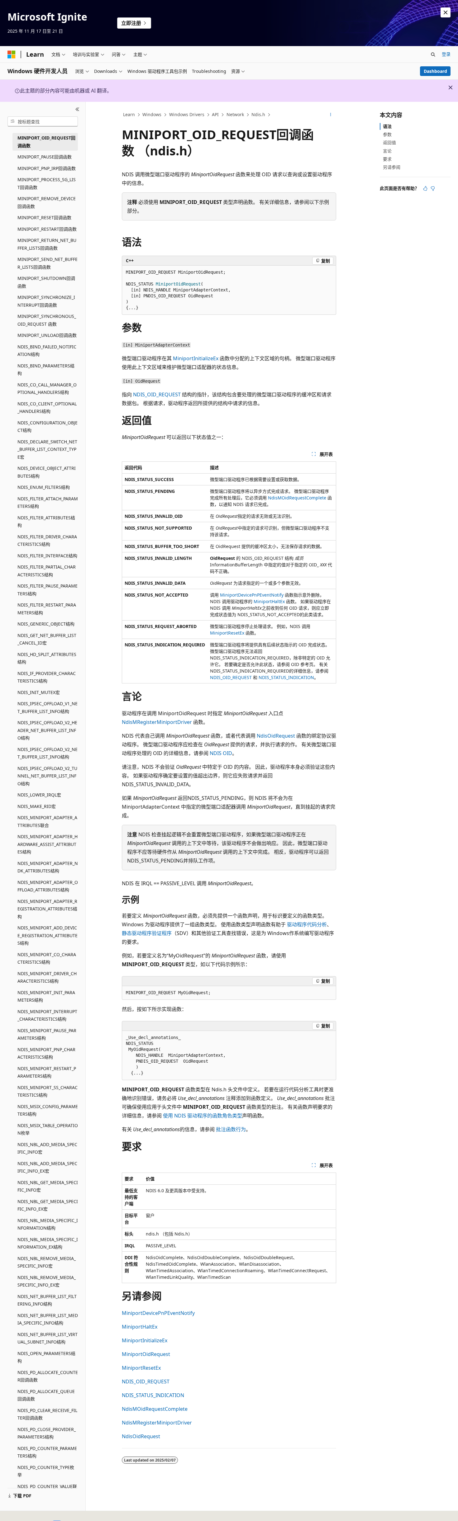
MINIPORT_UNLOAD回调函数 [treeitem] (47, 335)
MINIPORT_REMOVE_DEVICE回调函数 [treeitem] (46, 202)
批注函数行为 (231, 1129)
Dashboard (435, 71)
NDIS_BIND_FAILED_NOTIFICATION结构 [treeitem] (46, 350)
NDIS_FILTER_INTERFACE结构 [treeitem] (47, 556)
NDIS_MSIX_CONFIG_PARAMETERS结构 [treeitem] (47, 1110)
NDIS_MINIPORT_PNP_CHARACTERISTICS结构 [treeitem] (46, 1053)
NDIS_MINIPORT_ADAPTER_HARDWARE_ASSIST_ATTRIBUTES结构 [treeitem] (47, 844)
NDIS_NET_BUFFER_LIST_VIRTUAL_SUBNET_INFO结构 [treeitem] (47, 1338)
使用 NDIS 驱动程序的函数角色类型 (202, 1115)
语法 (387, 126)
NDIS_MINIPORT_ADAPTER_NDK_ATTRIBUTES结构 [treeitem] (47, 867)
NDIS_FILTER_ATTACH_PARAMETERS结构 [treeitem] (47, 502)
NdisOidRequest (276, 735)
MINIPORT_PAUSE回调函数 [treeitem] (44, 157)
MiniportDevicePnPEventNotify (252, 595)
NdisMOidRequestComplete (297, 498)
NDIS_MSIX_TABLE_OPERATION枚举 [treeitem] (47, 1129)
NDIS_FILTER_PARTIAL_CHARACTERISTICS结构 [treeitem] (46, 571)
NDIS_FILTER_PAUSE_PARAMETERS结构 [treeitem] (47, 590)
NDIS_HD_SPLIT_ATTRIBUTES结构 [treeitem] (46, 658)
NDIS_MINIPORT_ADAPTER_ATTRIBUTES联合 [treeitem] (47, 821)
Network (235, 114)
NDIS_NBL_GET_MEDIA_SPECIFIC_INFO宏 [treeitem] (47, 1186)
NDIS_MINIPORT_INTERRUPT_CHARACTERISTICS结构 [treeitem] (47, 1015)
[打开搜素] (433, 54)
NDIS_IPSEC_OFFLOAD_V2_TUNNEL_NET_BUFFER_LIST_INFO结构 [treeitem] (47, 775)
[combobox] (42, 121)
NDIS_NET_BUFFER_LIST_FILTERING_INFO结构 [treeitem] (47, 1300)
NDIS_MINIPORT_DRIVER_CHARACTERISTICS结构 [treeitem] (47, 977)
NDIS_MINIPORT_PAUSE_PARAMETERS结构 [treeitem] (46, 1034)
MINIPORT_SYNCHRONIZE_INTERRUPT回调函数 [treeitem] (46, 301)
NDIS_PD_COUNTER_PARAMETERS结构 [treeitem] (47, 1452)
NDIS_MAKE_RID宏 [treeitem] (36, 806)
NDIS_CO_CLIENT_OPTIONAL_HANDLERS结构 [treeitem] (47, 407)
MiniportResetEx (227, 633)
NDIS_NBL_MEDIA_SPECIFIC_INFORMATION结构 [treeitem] (47, 1224)
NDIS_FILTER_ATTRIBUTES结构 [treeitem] (46, 521)
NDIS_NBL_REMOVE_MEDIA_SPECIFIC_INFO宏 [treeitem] (46, 1262)
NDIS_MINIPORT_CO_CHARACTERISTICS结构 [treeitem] (46, 958)
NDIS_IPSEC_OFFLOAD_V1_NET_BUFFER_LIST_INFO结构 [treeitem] (47, 707)
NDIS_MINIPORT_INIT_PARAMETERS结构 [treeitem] (46, 996)
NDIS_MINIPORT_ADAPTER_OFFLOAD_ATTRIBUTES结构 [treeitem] (47, 886)
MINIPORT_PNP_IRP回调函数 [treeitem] (46, 168)
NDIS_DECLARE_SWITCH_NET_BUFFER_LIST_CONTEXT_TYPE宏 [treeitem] (47, 449)
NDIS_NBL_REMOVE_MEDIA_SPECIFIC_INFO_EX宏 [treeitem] (46, 1281)
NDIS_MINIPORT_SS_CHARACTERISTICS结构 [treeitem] (47, 1091)
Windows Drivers (186, 114)
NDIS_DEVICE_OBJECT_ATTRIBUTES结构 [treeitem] (46, 472)
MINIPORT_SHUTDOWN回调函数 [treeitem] (46, 282)
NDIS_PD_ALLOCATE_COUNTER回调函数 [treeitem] (47, 1376)
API (215, 114)
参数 (387, 134)
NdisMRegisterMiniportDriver (157, 722)
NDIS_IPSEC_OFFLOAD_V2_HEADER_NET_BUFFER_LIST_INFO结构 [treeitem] (47, 730)
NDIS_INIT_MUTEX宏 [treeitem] (38, 692)
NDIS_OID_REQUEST (157, 394)
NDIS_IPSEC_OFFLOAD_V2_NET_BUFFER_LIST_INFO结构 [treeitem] (47, 753)
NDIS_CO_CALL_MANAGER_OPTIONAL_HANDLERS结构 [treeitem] (47, 388)
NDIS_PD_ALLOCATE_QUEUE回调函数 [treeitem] (46, 1395)
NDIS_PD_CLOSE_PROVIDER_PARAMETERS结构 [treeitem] (46, 1433)
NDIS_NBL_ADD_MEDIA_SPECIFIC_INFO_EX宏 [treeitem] (47, 1167)
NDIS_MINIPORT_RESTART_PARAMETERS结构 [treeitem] (46, 1072)
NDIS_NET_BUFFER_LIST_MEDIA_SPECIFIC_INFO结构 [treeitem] (47, 1319)
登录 (446, 54)
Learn (129, 114)
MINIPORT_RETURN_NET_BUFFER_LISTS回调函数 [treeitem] (46, 244)
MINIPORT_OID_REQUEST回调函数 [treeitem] (46, 142)
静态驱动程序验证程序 (147, 933)
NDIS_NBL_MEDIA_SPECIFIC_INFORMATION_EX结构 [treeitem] (47, 1243)
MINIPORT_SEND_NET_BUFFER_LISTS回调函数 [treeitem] (47, 263)
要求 (387, 159)
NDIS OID (221, 753)
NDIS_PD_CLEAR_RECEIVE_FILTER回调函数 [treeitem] (47, 1414)
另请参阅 (391, 167)
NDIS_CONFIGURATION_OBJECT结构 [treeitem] (47, 426)
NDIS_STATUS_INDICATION (286, 677)
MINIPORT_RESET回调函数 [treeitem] (44, 217)
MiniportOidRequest (146, 1354)
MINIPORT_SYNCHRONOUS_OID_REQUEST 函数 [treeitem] (46, 320)
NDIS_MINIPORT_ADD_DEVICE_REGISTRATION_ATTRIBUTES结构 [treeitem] (47, 935)
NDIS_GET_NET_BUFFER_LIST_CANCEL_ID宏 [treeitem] (46, 639)
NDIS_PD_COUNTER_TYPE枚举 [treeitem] (45, 1471)
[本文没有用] (433, 188)
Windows (151, 114)
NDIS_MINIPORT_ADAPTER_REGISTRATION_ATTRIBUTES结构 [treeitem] (47, 908)
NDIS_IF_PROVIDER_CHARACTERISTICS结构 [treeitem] (46, 677)
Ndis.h (258, 114)
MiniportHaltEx (269, 601)
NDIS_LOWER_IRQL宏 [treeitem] (39, 795)
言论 (387, 151)
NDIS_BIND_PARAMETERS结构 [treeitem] (45, 369)
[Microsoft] (11, 54)
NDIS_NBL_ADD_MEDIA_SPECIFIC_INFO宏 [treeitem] (47, 1148)
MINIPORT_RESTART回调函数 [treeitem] (47, 229)
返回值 (389, 142)
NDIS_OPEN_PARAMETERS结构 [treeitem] (46, 1357)
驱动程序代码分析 (307, 924)
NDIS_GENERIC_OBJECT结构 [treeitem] (45, 624)
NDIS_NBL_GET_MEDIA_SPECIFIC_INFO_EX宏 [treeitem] (47, 1205)
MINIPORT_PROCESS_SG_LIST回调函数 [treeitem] (46, 183)
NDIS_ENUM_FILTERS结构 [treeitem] (43, 487)
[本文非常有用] (425, 188)
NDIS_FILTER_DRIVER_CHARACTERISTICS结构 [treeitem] (47, 540)
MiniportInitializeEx (195, 358)
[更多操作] (330, 115)
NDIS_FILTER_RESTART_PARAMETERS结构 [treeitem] (46, 609)
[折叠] (77, 109)
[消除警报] (446, 12)
